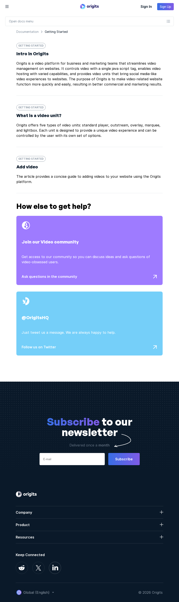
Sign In (146, 6)
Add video (27, 166)
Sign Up (165, 6)
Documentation (27, 32)
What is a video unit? (38, 115)
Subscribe (124, 459)
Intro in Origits (32, 53)
